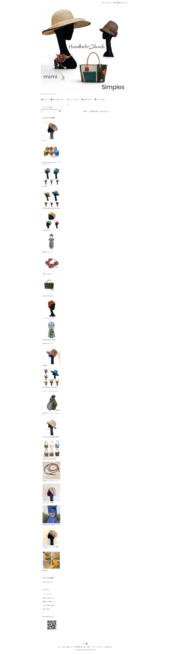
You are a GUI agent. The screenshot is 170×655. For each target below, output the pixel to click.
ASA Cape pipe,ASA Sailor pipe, (51, 208)
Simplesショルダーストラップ (50, 480)
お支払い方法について (48, 598)
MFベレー (45, 140)
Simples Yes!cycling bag (49, 458)
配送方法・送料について (49, 601)
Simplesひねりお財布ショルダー (51, 524)
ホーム (45, 99)
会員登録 (118, 2)
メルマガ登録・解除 (48, 605)
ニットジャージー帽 (48, 318)
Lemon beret (46, 230)
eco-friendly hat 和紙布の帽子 (50, 437)
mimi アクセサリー (47, 274)
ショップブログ (74, 99)
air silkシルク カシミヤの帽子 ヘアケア (50, 547)
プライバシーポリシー (97, 647)
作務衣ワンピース (47, 252)
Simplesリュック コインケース (51, 414)
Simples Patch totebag (48, 339)
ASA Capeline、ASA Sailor (49, 387)
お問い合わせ (87, 99)
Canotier (44, 186)
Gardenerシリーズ (47, 343)
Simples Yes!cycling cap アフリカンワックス (51, 163)
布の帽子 (44, 365)
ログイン (126, 2)
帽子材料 (44, 570)
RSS (43, 609)
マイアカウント (108, 2)
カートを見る (100, 99)
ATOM (48, 609)
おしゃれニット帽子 (48, 502)
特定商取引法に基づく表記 (82, 647)
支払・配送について (58, 99)
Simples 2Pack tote (47, 296)
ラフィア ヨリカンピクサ (49, 391)
